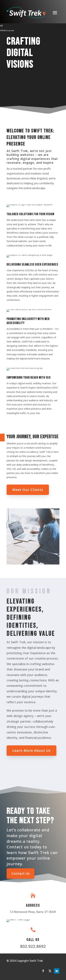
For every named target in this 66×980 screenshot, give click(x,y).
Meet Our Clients (27, 489)
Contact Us (20, 873)
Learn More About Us (31, 750)
